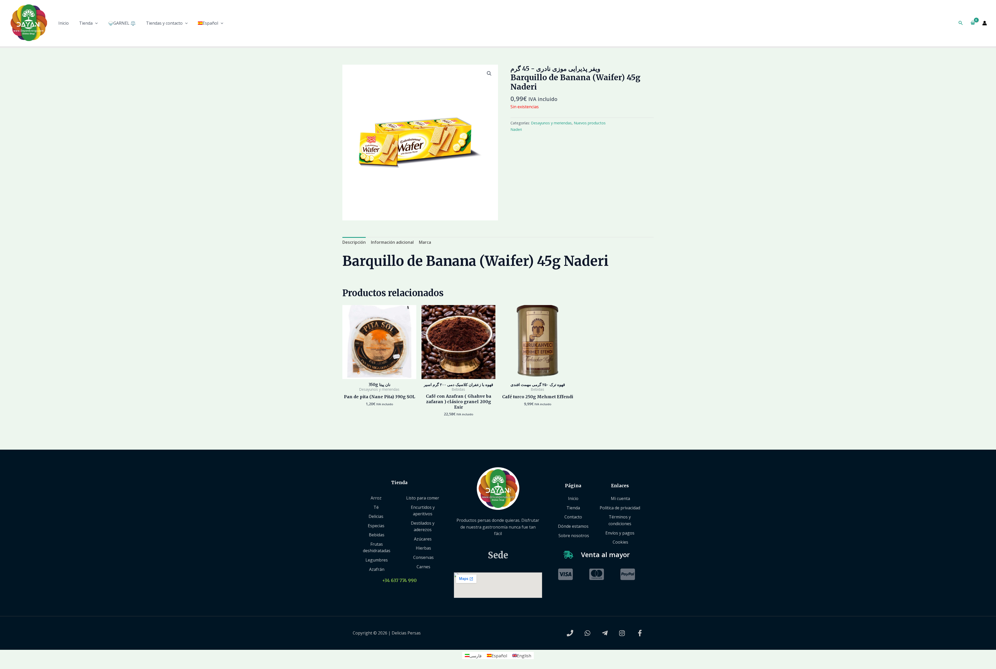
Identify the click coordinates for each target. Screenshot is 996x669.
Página (573, 486)
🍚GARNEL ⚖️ (122, 23)
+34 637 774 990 (399, 580)
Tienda (86, 23)
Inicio (63, 23)
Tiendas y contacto (164, 23)
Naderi (516, 129)
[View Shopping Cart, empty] (972, 23)
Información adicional (392, 242)
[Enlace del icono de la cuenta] (984, 23)
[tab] (354, 242)
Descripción (354, 242)
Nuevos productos (590, 122)
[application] (95, 23)
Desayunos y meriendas (551, 122)
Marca (425, 242)
